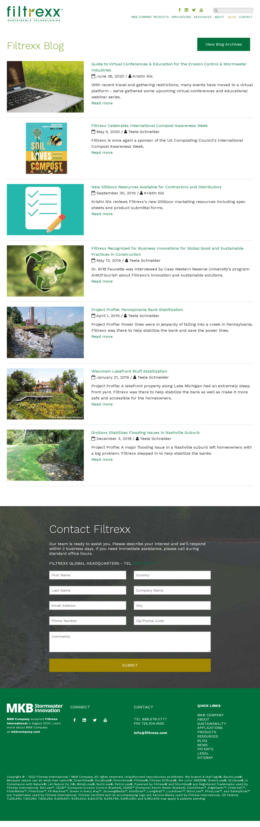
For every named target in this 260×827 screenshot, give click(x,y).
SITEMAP (205, 758)
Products (161, 17)
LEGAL (203, 753)
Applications (181, 17)
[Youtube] (201, 10)
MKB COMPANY (142, 17)
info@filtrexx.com (150, 733)
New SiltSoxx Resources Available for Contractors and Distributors (156, 187)
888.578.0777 (146, 563)
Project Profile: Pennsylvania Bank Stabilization (137, 309)
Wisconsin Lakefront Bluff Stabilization (129, 371)
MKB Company (18, 719)
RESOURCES (207, 736)
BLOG (202, 741)
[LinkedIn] (186, 10)
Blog (232, 17)
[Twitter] (194, 10)
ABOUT (203, 719)
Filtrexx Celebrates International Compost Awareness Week (149, 125)
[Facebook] (179, 10)
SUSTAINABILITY (211, 724)
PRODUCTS (206, 732)
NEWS (202, 745)
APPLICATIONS (210, 728)
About (219, 17)
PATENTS (205, 749)
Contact (245, 17)
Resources (203, 17)
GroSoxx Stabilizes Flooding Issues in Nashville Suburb (145, 432)
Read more (102, 103)
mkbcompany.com (25, 731)
